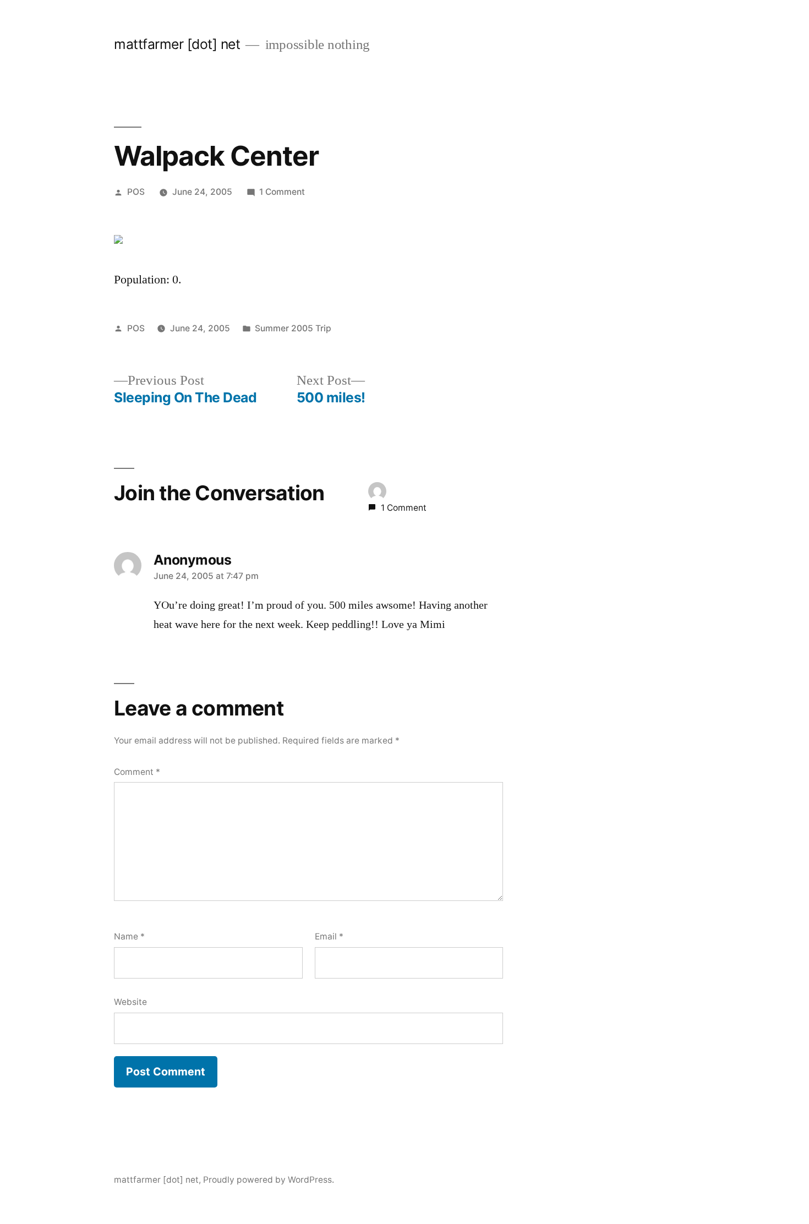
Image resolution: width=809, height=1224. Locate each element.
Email (329, 936)
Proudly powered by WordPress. (268, 1179)
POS (136, 192)
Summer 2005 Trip (293, 328)
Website (130, 1002)
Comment (137, 772)
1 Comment (282, 192)
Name (129, 936)
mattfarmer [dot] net (177, 44)
